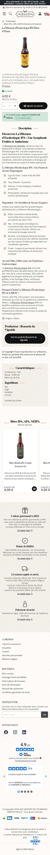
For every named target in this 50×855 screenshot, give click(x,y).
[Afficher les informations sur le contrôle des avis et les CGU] (40, 758)
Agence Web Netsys (25, 849)
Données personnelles (12, 655)
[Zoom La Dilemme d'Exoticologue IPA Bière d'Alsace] (25, 52)
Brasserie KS (20, 466)
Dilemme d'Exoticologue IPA (18, 268)
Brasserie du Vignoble (15, 146)
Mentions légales (9, 659)
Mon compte (8, 673)
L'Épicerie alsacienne (13, 7)
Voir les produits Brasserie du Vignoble (24, 338)
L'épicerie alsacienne (11, 644)
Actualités (6, 647)
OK (44, 714)
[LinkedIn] (24, 732)
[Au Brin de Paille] (3, 21)
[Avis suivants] (46, 776)
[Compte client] (40, 14)
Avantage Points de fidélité (14, 677)
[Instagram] (15, 732)
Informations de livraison (13, 681)
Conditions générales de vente (16, 692)
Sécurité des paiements (12, 688)
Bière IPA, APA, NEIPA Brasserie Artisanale (22, 24)
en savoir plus (24, 118)
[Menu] (4, 13)
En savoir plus (23, 530)
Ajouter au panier (35, 105)
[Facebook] (6, 732)
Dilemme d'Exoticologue (22, 302)
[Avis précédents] (4, 776)
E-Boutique (11, 21)
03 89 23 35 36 (32, 7)
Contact (44, 7)
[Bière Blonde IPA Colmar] (20, 445)
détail (7, 86)
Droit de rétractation (11, 684)
